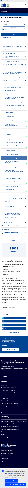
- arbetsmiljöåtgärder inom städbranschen (14, 105)
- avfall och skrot (9, 112)
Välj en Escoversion (5, 21)
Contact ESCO (4, 380)
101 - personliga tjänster (9, 90)
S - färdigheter (5, 229)
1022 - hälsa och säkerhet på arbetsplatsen (14, 198)
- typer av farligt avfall (10, 181)
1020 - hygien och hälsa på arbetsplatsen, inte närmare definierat (14, 98)
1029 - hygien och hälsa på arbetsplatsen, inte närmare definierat (14, 202)
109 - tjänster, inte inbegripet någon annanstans (12, 218)
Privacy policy (4, 458)
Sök (14, 34)
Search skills (13, 27)
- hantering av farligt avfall (11, 145)
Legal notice (4, 461)
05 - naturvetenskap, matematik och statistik (13, 64)
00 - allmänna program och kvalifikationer (12, 46)
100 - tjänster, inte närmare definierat (12, 87)
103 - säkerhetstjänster (9, 206)
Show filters (6, 37)
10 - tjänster (5, 83)
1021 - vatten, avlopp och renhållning (13, 102)
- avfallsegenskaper (9, 116)
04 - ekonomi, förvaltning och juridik (11, 61)
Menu (1, 14)
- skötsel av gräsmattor (10, 175)
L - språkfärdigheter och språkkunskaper (12, 225)
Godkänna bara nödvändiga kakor (15, 484)
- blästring (7, 139)
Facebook (7, 321)
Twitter (6, 317)
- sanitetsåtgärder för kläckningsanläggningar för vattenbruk (14, 171)
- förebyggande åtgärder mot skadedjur (14, 142)
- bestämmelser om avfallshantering (13, 130)
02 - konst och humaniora (9, 53)
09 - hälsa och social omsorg (9, 80)
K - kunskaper (5, 43)
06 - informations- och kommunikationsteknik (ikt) (13, 68)
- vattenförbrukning (9, 189)
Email (6, 328)
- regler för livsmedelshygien (11, 158)
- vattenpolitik (8, 194)
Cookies (3, 455)
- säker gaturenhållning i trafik (12, 167)
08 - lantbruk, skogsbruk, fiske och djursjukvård (13, 77)
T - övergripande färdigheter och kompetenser (10, 233)
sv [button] (25, 5)
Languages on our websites (7, 453)
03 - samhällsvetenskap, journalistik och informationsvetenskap (12, 57)
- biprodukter (8, 134)
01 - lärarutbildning (7, 49)
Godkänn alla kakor (11, 480)
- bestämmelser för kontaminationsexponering (11, 125)
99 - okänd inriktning (7, 222)
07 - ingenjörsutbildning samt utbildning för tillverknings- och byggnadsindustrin (12, 73)
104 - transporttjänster (9, 209)
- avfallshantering (9, 120)
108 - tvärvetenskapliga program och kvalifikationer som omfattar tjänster (12, 214)
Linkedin (7, 324)
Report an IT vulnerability (7, 450)
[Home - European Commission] (5, 5)
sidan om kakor (11, 473)
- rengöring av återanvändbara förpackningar (12, 162)
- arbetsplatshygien (9, 108)
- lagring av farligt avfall (10, 150)
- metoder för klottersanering (11, 154)
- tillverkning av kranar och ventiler (13, 178)
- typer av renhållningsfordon (11, 186)
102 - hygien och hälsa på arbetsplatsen (13, 94)
